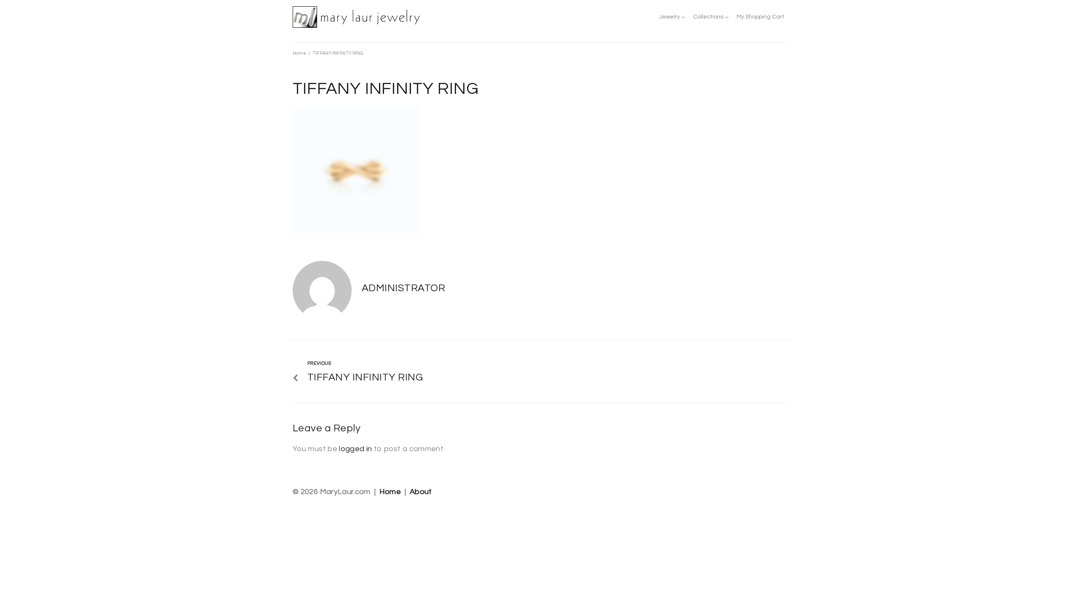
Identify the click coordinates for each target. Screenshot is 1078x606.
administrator (403, 288)
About (421, 492)
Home (299, 53)
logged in (355, 449)
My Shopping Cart (760, 17)
